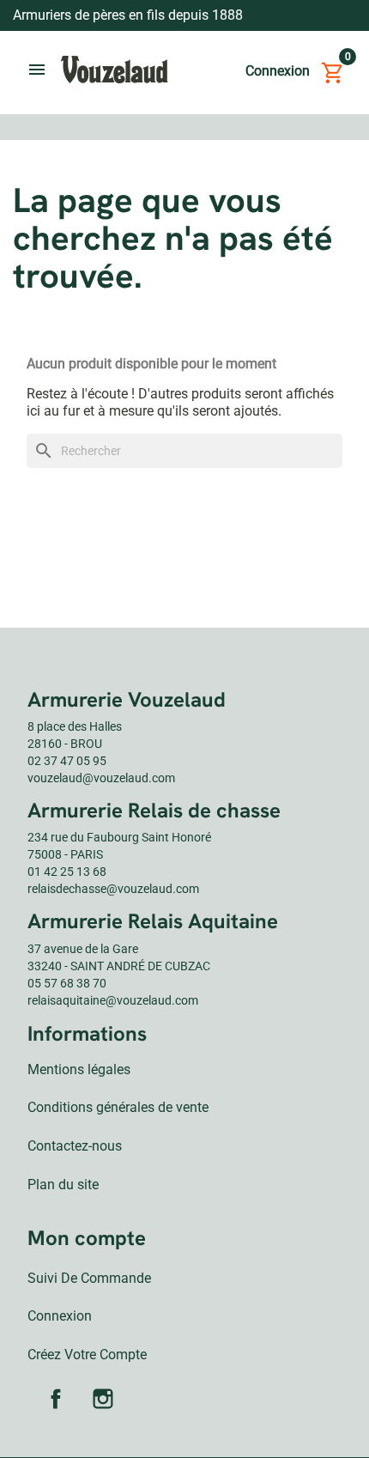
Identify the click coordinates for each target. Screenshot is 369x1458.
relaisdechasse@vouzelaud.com (113, 889)
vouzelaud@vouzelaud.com (101, 778)
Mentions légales (78, 1069)
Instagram (103, 1398)
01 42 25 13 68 (66, 871)
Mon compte (86, 1237)
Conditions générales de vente (118, 1107)
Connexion (59, 1316)
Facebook (56, 1398)
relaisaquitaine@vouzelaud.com (112, 1000)
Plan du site (63, 1184)
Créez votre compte (87, 1354)
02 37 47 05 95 (66, 761)
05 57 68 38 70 (66, 983)
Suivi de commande (89, 1278)
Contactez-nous (74, 1146)
